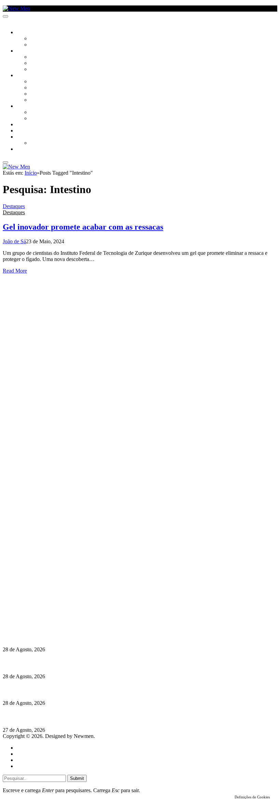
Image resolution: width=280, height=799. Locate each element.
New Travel (29, 149)
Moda (36, 88)
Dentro (38, 112)
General (24, 754)
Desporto (27, 137)
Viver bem (41, 94)
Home (23, 748)
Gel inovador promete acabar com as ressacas (83, 226)
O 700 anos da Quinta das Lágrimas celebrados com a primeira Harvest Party (92, 690)
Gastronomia (31, 124)
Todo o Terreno (48, 143)
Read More (15, 271)
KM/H (21, 131)
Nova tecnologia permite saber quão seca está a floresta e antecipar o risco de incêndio (101, 636)
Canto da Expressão (53, 45)
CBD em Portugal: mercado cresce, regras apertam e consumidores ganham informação (104, 663)
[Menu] (5, 16)
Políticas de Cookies (44, 623)
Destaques (14, 206)
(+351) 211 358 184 (49, 598)
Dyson (37, 81)
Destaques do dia (34, 766)
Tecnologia (43, 100)
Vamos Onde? (30, 106)
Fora (35, 118)
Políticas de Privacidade (48, 617)
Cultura (26, 51)
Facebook (38, 610)
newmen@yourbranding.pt (56, 592)
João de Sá (14, 241)
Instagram (38, 604)
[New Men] (16, 8)
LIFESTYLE (27, 75)
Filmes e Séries (46, 63)
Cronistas (41, 39)
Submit (77, 778)
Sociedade (28, 32)
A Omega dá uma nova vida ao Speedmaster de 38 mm (66, 717)
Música (38, 69)
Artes (36, 57)
